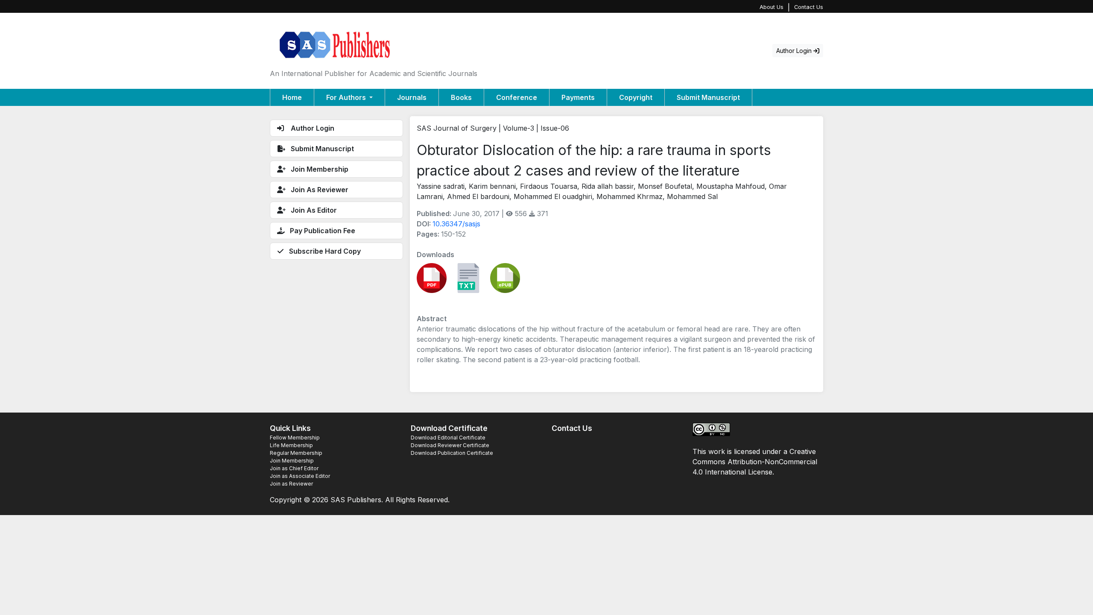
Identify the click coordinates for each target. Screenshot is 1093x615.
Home (292, 97)
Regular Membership (296, 453)
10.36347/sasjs (456, 224)
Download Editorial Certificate (448, 437)
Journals (412, 97)
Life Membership (291, 445)
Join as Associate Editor (300, 476)
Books (461, 97)
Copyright (635, 97)
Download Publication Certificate (452, 453)
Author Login (794, 50)
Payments (578, 97)
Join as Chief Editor (294, 468)
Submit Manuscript (708, 97)
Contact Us (808, 7)
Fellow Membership (295, 437)
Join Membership (292, 460)
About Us (771, 7)
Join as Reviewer (291, 483)
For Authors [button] (347, 97)
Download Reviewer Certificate (450, 445)
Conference (516, 97)
